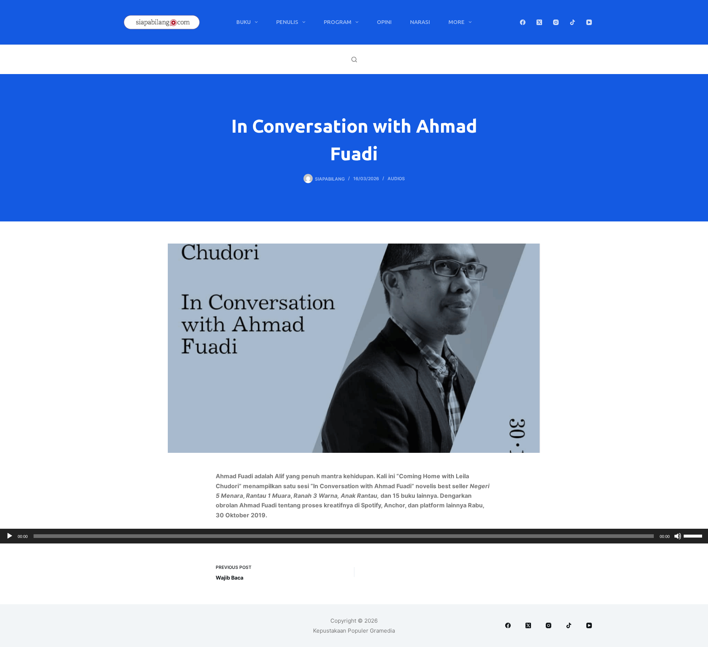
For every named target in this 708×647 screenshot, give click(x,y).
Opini (384, 22)
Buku (243, 22)
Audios (396, 178)
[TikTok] (572, 22)
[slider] (694, 535)
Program (337, 22)
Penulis (287, 22)
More (456, 22)
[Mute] (677, 536)
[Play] (9, 536)
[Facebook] (522, 22)
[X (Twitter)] (539, 22)
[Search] (354, 59)
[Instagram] (556, 22)
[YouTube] (589, 22)
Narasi (420, 22)
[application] (354, 536)
